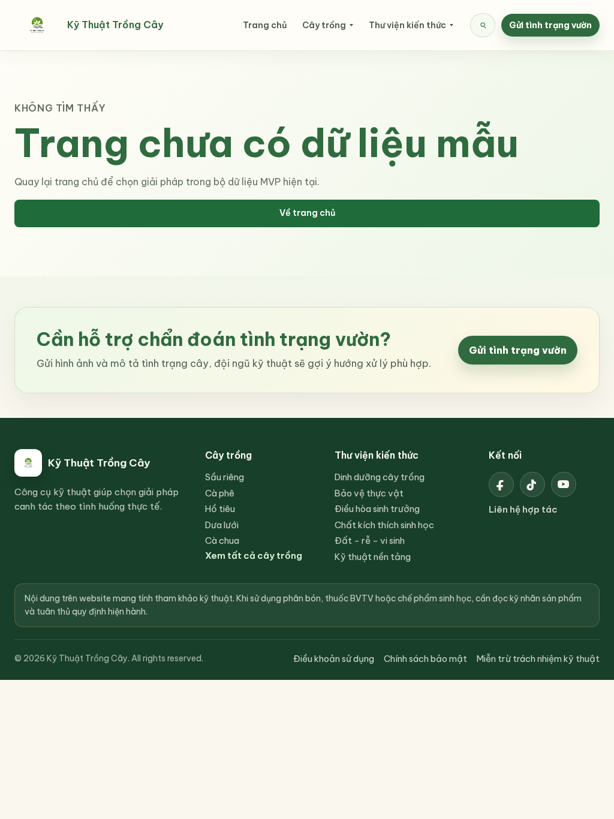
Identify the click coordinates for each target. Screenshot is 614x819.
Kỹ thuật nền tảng (373, 556)
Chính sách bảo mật (425, 658)
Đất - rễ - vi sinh (370, 540)
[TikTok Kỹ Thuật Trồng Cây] (532, 484)
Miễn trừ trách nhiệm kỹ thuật (538, 658)
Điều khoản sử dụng (333, 658)
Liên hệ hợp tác (523, 509)
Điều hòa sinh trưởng (377, 508)
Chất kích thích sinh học (384, 525)
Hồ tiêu (220, 508)
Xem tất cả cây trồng (253, 555)
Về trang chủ (307, 212)
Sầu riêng (224, 477)
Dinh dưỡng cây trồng (380, 477)
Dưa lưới (222, 525)
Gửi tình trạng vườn (550, 25)
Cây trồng (324, 25)
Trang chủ (265, 25)
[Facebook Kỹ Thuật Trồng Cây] (501, 484)
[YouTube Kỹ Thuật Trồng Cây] (563, 484)
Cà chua (222, 540)
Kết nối (505, 455)
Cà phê (219, 493)
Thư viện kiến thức (407, 25)
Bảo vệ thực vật (369, 493)
